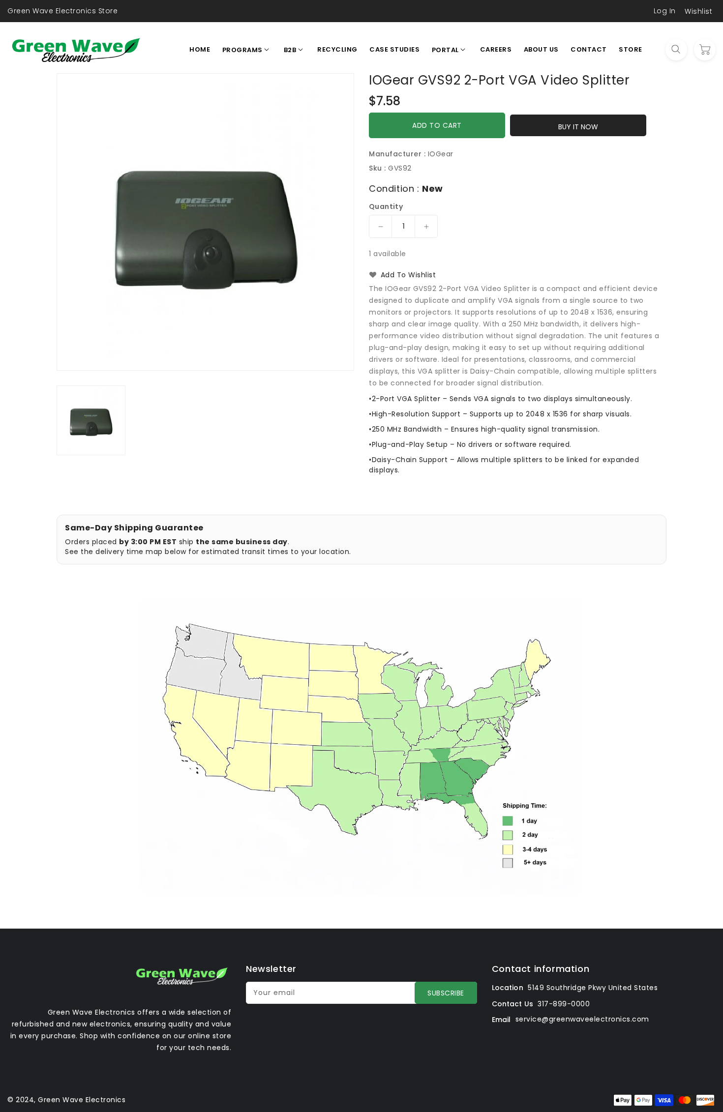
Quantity (386, 206)
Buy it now (578, 127)
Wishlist (698, 11)
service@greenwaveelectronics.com (582, 1019)
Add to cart (437, 125)
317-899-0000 (564, 1004)
